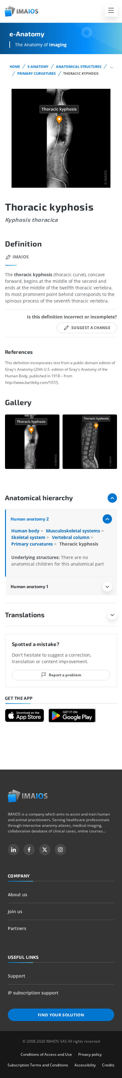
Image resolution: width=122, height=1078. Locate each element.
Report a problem (65, 675)
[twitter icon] (44, 849)
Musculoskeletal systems (73, 531)
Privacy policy (90, 1054)
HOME (15, 66)
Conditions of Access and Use (46, 1054)
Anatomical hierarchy (39, 497)
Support (16, 976)
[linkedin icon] (13, 849)
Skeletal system (29, 537)
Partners (17, 928)
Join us (15, 911)
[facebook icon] (29, 849)
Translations (24, 614)
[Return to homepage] (28, 796)
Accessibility (85, 1065)
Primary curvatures (36, 73)
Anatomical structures (78, 66)
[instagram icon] (60, 849)
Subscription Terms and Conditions (38, 1065)
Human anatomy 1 (29, 586)
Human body (26, 531)
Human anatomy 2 (30, 518)
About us (17, 894)
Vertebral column (71, 537)
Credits (108, 1065)
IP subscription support (33, 993)
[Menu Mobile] (111, 10)
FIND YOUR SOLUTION (61, 1015)
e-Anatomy (38, 66)
